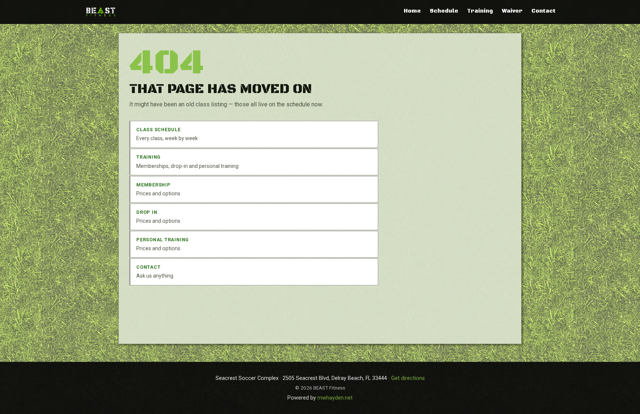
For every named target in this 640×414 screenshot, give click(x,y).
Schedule (444, 11)
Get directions (408, 378)
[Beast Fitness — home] (100, 11)
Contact (543, 11)
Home (412, 11)
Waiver (512, 11)
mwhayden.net (335, 398)
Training (480, 11)
